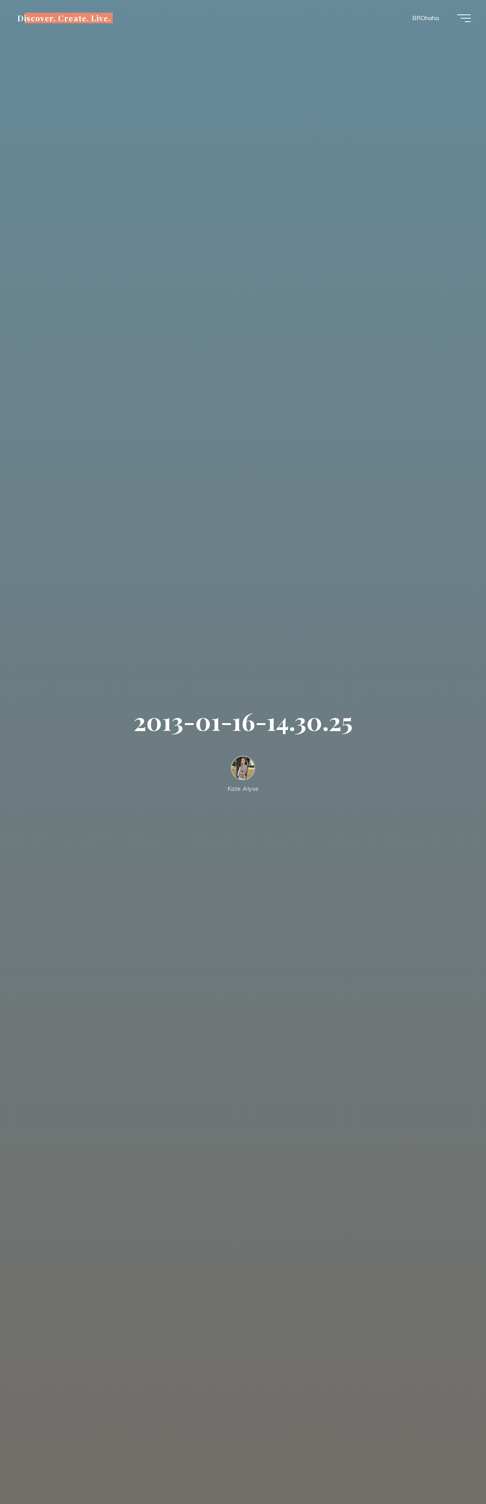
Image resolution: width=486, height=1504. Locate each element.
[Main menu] (464, 18)
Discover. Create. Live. (63, 18)
